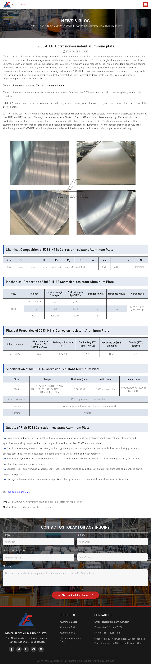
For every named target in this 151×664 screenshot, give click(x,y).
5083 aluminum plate (19, 491)
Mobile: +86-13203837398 (107, 632)
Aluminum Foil (67, 632)
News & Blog (45, 26)
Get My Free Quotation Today (73, 594)
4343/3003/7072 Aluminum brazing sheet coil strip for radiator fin (45, 501)
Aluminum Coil (67, 627)
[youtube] (33, 649)
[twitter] (19, 649)
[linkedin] (26, 649)
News (58, 26)
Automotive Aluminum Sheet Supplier (31, 507)
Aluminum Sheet (68, 621)
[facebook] (11, 649)
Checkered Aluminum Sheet (71, 639)
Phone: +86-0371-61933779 (108, 627)
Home (32, 26)
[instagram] (41, 649)
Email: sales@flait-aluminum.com (111, 621)
